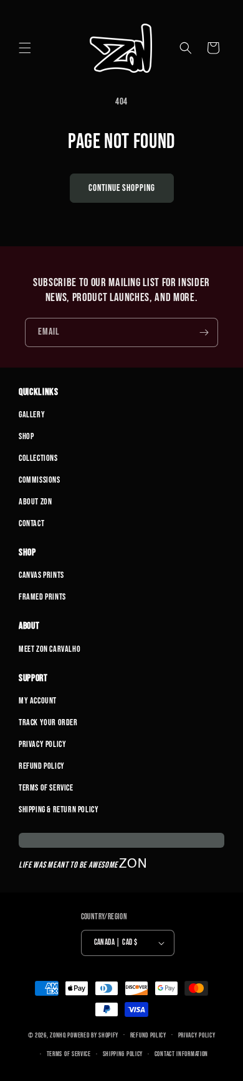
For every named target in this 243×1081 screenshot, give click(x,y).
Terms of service (69, 1054)
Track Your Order (48, 722)
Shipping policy (123, 1054)
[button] (25, 48)
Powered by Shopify (92, 1035)
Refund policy (148, 1035)
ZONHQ (58, 1035)
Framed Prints (42, 597)
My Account (38, 700)
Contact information (181, 1054)
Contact (31, 523)
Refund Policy (42, 766)
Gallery (32, 414)
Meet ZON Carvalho (49, 649)
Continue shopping (121, 188)
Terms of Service (46, 787)
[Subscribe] (203, 332)
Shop (26, 436)
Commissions (39, 480)
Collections (38, 458)
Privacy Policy (42, 744)
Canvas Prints (41, 575)
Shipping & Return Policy (58, 809)
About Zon (35, 501)
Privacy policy (197, 1035)
